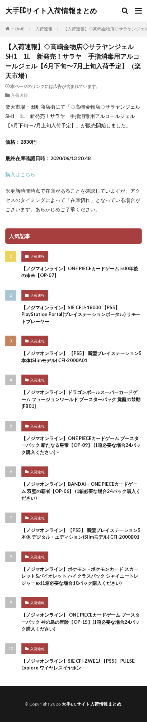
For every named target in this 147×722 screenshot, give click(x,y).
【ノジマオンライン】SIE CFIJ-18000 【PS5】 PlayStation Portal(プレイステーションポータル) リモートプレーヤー (81, 314)
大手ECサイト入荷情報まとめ (51, 10)
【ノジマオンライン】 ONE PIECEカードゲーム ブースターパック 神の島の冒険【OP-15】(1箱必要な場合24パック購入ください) (80, 622)
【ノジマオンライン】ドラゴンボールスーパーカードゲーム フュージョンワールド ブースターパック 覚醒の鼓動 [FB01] (81, 399)
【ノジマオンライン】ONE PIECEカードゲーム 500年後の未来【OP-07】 (79, 272)
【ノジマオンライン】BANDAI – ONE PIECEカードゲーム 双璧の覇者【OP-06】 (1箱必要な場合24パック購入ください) (81, 491)
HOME (18, 28)
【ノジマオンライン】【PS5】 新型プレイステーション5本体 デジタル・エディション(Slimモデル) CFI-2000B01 (81, 533)
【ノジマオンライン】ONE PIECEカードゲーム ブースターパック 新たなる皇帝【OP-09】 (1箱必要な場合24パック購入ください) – (81, 445)
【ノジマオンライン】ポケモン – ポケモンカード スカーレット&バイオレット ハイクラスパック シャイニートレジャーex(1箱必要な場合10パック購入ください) (79, 576)
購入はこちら (20, 174)
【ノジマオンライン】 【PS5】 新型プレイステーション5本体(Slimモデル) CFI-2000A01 (81, 356)
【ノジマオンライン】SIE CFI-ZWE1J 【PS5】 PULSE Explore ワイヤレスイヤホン (78, 664)
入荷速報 (43, 28)
